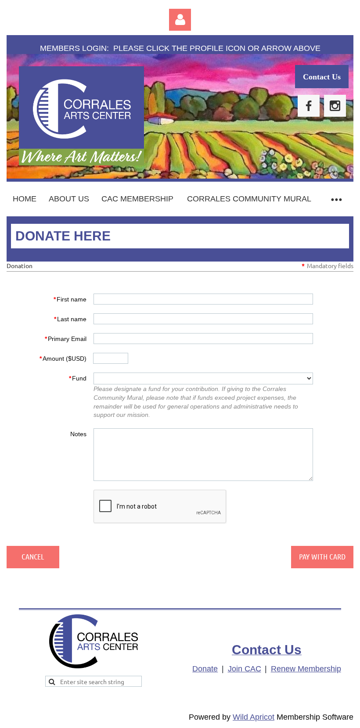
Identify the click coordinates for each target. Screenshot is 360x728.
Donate (205, 668)
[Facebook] (309, 106)
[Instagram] (335, 106)
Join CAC (244, 668)
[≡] (335, 199)
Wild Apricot (253, 717)
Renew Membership (306, 668)
